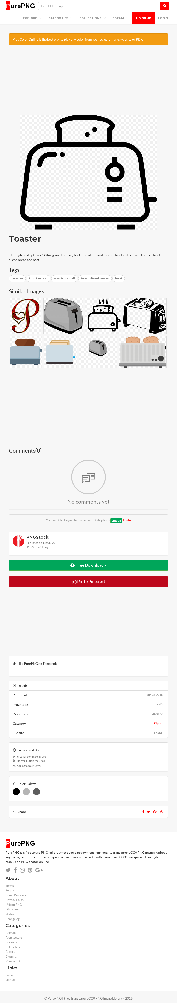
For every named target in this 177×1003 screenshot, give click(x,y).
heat (118, 278)
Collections (90, 18)
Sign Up (144, 18)
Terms (10, 886)
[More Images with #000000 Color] (16, 791)
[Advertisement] (88, 82)
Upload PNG (14, 904)
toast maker (38, 278)
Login (163, 18)
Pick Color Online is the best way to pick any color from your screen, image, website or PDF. (78, 39)
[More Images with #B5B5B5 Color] (26, 791)
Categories (58, 18)
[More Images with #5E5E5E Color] (36, 791)
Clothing (11, 956)
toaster (17, 278)
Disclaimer (13, 909)
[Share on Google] (39, 870)
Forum (118, 18)
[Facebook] (143, 812)
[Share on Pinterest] (30, 870)
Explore (30, 18)
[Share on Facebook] (15, 870)
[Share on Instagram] (22, 870)
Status (10, 914)
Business (11, 942)
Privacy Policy (15, 900)
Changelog (13, 919)
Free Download (90, 565)
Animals (11, 933)
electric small (64, 278)
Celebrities (13, 947)
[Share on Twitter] (8, 870)
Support (11, 890)
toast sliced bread (95, 278)
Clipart (158, 723)
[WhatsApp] (161, 812)
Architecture (14, 937)
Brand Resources (17, 895)
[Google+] (155, 812)
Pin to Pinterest (91, 581)
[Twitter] (148, 812)
